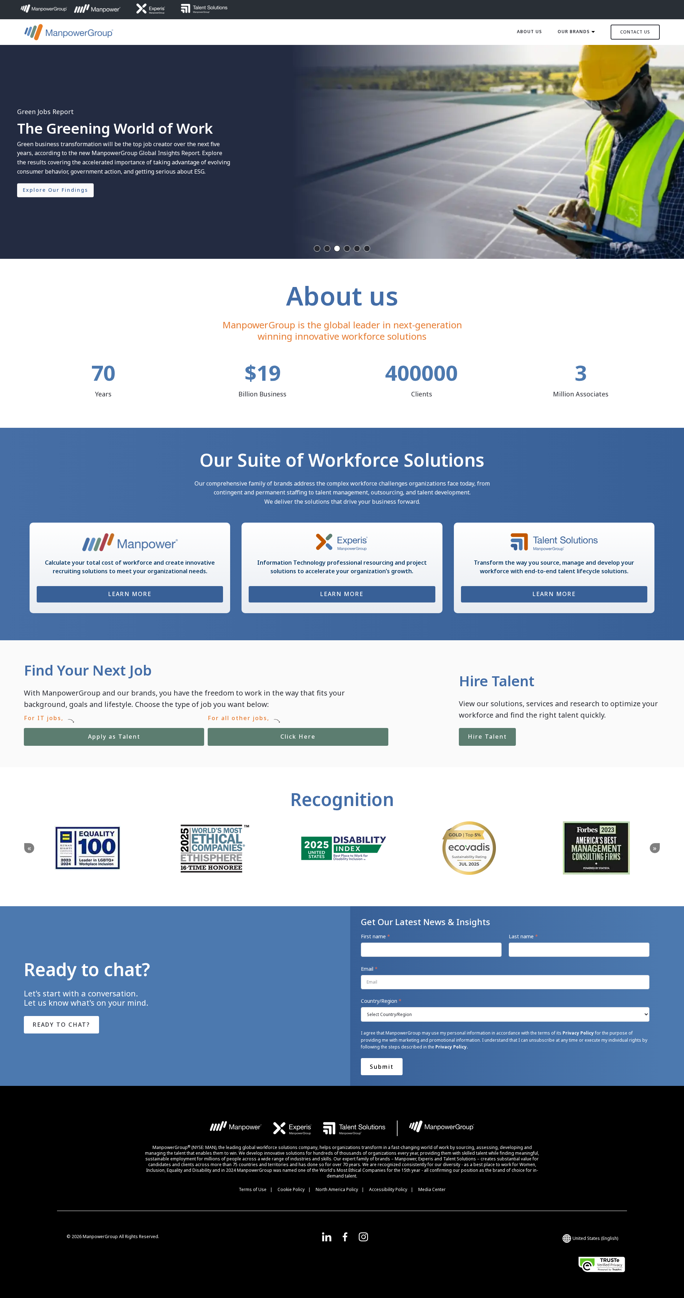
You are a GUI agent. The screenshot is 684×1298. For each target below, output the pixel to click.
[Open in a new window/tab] (326, 1236)
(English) (595, 1238)
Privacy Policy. (451, 1047)
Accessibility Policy (388, 1189)
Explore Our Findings (55, 189)
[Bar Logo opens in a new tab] (397, 1128)
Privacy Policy (578, 1033)
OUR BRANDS (574, 32)
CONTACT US (635, 32)
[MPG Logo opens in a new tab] (441, 1128)
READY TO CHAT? (61, 1024)
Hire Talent (487, 736)
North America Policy (337, 1189)
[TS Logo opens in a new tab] (354, 1128)
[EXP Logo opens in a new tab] (292, 1128)
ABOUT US (529, 32)
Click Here (262, 734)
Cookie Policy (291, 1189)
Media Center (432, 1189)
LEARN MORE (129, 594)
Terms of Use (252, 1189)
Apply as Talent (82, 734)
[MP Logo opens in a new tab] (236, 1128)
